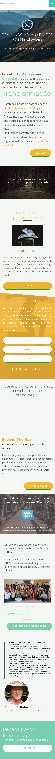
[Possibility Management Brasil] (7, 3)
